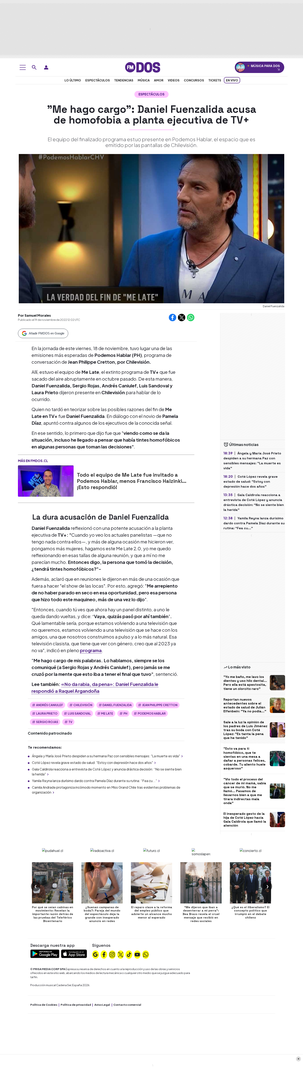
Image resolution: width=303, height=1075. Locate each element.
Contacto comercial (127, 1004)
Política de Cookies (43, 1004)
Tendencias (123, 80)
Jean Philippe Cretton (159, 705)
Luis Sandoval (79, 713)
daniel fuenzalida (117, 705)
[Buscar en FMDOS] (34, 67)
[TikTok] (129, 954)
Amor (158, 80)
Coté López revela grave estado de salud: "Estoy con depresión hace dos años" (92, 762)
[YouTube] (137, 954)
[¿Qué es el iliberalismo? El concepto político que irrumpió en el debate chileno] (250, 882)
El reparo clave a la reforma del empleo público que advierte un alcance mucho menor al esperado (151, 912)
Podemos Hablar (152, 713)
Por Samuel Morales (34, 315)
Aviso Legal (102, 1004)
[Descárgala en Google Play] (44, 953)
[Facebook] (104, 954)
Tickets (214, 80)
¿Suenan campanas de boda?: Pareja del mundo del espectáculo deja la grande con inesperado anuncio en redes (102, 914)
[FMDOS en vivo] (240, 67)
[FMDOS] (142, 67)
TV (70, 722)
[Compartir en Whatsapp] (190, 317)
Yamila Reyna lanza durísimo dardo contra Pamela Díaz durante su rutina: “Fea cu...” (94, 781)
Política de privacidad (76, 1004)
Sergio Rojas (47, 722)
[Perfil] (46, 67)
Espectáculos (97, 80)
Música (144, 80)
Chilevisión (82, 705)
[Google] (95, 954)
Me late (107, 713)
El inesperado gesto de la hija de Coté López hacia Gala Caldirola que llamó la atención (244, 820)
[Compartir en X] (181, 317)
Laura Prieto (47, 713)
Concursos (194, 80)
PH (125, 713)
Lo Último (73, 80)
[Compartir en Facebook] (172, 317)
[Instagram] (112, 954)
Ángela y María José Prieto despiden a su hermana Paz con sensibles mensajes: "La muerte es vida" (106, 756)
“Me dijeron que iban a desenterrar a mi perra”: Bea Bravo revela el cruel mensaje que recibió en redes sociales (201, 914)
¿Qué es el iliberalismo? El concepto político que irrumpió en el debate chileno (250, 912)
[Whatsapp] (146, 954)
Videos (174, 80)
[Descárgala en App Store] (74, 953)
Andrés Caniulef (49, 705)
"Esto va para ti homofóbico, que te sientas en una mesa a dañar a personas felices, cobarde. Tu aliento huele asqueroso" (244, 758)
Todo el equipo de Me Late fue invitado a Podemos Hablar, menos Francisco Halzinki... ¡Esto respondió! (131, 481)
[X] (120, 954)
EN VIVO (232, 80)
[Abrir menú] (23, 67)
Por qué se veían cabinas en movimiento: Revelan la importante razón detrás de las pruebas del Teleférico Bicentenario (52, 914)
